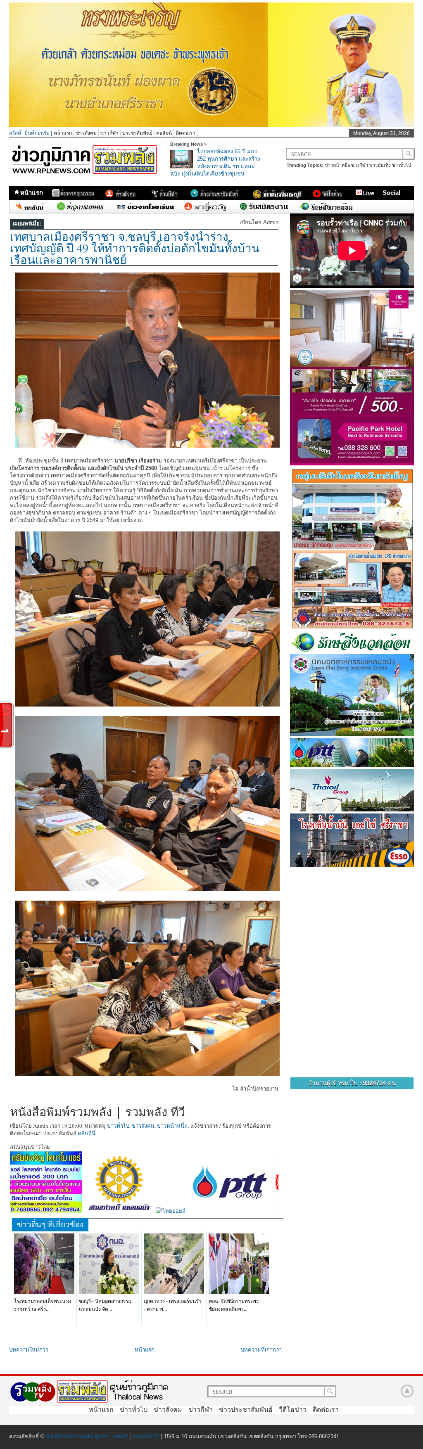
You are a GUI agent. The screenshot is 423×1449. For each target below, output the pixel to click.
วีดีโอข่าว (293, 1409)
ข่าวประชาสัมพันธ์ (246, 1409)
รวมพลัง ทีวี (145, 1436)
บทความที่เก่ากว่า (261, 1350)
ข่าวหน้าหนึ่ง (337, 165)
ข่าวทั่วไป (401, 165)
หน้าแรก (63, 133)
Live (368, 193)
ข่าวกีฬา (109, 133)
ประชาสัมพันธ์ (137, 133)
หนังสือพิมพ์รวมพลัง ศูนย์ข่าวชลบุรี (87, 1436)
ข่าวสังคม (86, 133)
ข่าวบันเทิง (379, 165)
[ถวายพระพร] (211, 125)
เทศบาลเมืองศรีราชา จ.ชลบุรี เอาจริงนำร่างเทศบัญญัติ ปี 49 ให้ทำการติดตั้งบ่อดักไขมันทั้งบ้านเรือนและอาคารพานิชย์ (134, 247)
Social (391, 192)
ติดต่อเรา (185, 133)
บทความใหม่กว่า (28, 1350)
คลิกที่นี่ (86, 1133)
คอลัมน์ (164, 133)
